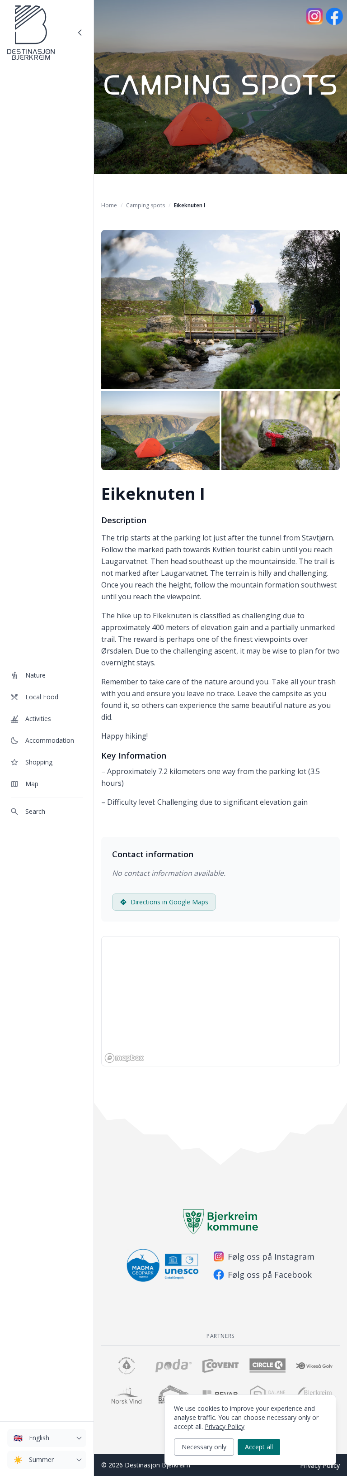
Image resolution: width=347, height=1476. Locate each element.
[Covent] (220, 1366)
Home (109, 205)
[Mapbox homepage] (124, 1058)
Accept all (259, 1447)
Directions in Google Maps (169, 902)
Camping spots (145, 205)
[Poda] (173, 1366)
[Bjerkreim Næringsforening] (126, 1366)
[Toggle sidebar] (80, 32)
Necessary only (204, 1447)
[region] (220, 1001)
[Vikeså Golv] (314, 1366)
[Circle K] (267, 1366)
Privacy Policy (320, 1465)
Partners (220, 1336)
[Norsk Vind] (126, 1394)
